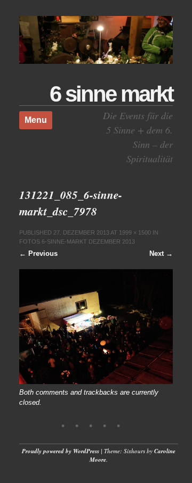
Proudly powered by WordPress (60, 451)
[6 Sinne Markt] (96, 61)
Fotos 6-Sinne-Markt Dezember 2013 (77, 241)
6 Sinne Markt (111, 93)
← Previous (38, 253)
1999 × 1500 (135, 232)
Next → (161, 253)
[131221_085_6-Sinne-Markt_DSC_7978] (96, 382)
